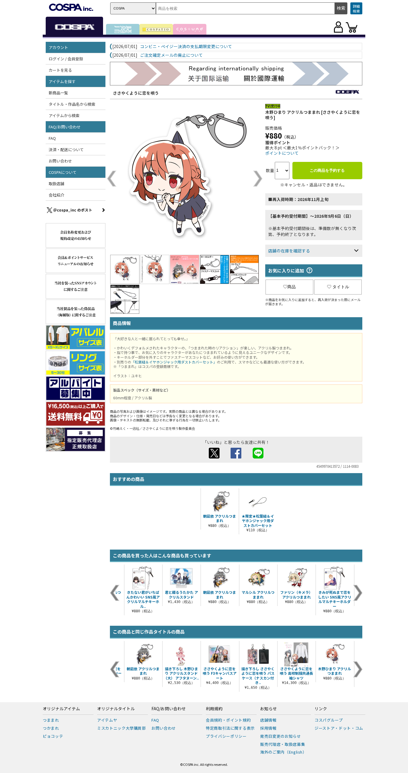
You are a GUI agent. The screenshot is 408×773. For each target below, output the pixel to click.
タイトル (340, 286)
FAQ (52, 138)
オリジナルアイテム (61, 708)
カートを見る (60, 70)
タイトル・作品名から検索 (72, 104)
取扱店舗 (56, 183)
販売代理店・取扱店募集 (282, 744)
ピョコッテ (53, 736)
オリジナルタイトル (116, 708)
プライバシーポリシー (226, 736)
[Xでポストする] (214, 457)
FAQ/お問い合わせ (168, 708)
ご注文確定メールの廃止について (171, 55)
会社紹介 (56, 195)
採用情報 (268, 728)
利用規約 (214, 708)
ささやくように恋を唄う (136, 93)
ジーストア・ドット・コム (339, 728)
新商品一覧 (58, 93)
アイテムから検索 (64, 115)
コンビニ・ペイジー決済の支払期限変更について (186, 46)
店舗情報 (268, 720)
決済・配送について (66, 149)
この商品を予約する (327, 170)
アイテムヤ (107, 720)
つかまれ (51, 728)
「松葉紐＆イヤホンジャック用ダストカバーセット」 (174, 361)
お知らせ (268, 708)
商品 (291, 286)
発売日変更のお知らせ (280, 736)
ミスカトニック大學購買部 (121, 728)
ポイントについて (282, 153)
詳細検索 (356, 8)
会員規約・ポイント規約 (228, 720)
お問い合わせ (60, 161)
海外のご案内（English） (283, 752)
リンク (321, 708)
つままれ (51, 720)
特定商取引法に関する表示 (230, 728)
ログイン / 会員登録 (66, 59)
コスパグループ (329, 720)
